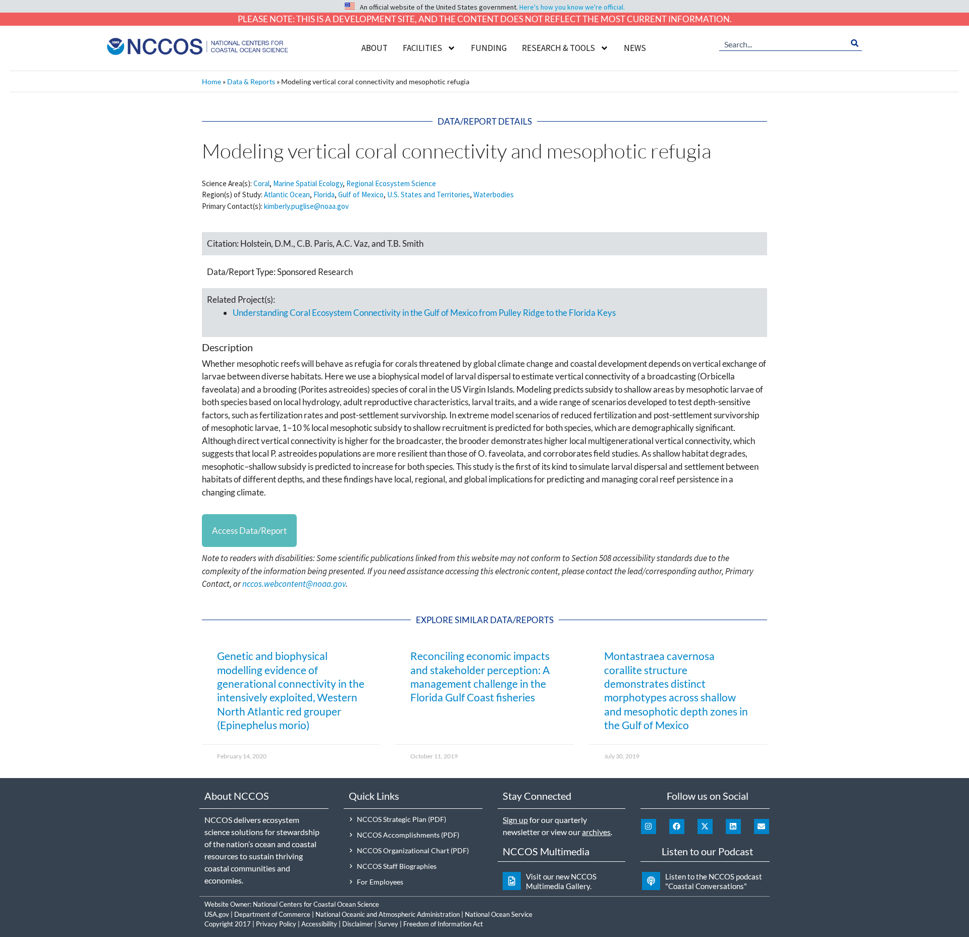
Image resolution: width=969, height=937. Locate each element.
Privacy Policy (276, 924)
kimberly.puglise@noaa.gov (306, 206)
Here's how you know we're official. (572, 7)
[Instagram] (648, 826)
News (635, 47)
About (374, 47)
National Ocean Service (498, 914)
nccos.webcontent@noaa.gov (294, 583)
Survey (388, 924)
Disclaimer (357, 924)
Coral (261, 183)
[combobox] (783, 43)
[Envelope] (761, 826)
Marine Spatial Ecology (308, 183)
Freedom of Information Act (443, 924)
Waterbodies (493, 194)
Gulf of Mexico (361, 194)
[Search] (854, 43)
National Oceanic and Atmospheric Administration (387, 914)
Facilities (422, 47)
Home (211, 81)
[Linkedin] (733, 826)
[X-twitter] (705, 826)
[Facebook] (676, 826)
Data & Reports (251, 81)
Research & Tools (558, 47)
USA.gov (216, 914)
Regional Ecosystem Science (391, 183)
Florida (324, 194)
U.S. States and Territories (428, 194)
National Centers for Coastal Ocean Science (316, 904)
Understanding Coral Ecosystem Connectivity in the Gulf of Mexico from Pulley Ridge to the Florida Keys (424, 312)
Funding (489, 47)
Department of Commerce (272, 914)
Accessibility (319, 924)
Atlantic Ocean (287, 194)
